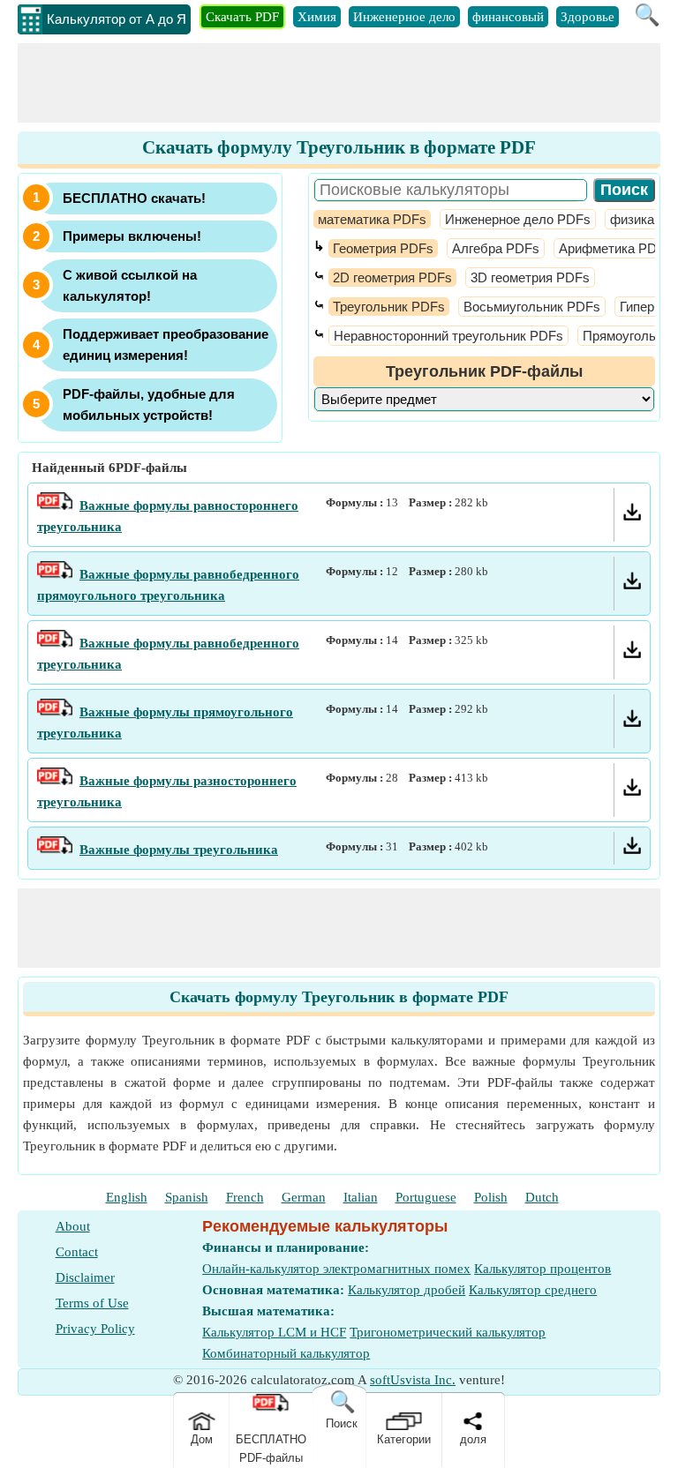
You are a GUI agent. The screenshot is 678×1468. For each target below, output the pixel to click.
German (304, 1197)
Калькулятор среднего (533, 1290)
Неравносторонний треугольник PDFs (448, 335)
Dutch (542, 1197)
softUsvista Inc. (413, 1380)
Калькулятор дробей (406, 1290)
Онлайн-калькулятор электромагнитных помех (336, 1269)
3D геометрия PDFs (530, 277)
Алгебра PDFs (495, 248)
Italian (360, 1197)
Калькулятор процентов (542, 1269)
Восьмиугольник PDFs (531, 306)
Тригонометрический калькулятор (448, 1332)
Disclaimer (85, 1277)
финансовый (508, 17)
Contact (77, 1252)
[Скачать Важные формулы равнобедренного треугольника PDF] (632, 654)
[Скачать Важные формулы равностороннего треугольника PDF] (632, 516)
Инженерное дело (404, 17)
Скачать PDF (242, 17)
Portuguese (426, 1197)
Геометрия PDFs (383, 248)
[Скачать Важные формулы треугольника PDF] (632, 850)
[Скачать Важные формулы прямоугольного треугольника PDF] (632, 722)
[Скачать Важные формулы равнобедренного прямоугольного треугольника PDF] (632, 585)
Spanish (186, 1197)
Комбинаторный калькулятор (286, 1353)
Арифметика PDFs (615, 248)
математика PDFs (372, 219)
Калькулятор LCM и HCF (274, 1332)
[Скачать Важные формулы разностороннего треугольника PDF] (632, 791)
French (245, 1197)
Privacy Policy (95, 1329)
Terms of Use (92, 1303)
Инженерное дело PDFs (518, 219)
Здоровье (587, 17)
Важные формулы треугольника (178, 850)
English (126, 1197)
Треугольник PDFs (389, 306)
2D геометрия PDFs (392, 277)
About (73, 1226)
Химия (317, 17)
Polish (491, 1197)
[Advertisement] (339, 83)
